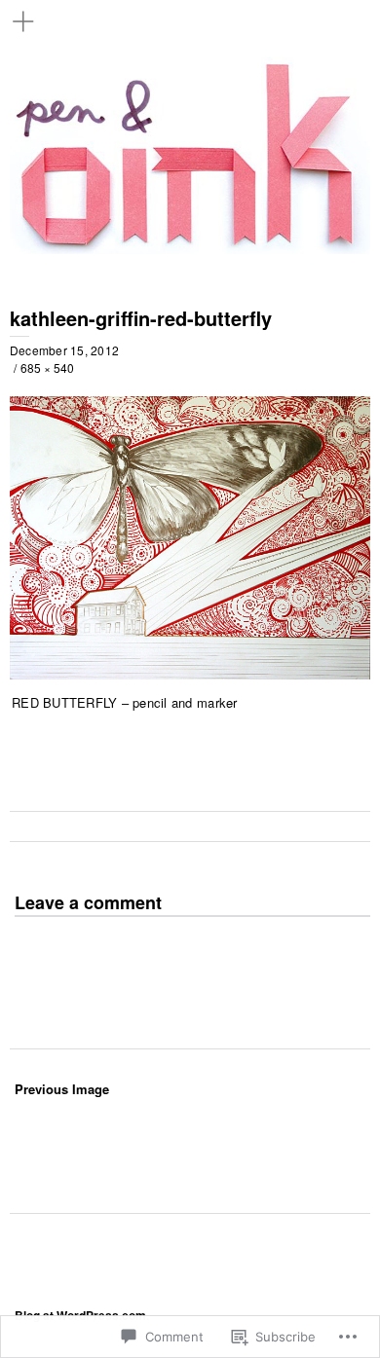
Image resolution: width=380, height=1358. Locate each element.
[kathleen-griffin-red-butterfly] (190, 673)
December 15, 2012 (64, 350)
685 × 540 (47, 367)
